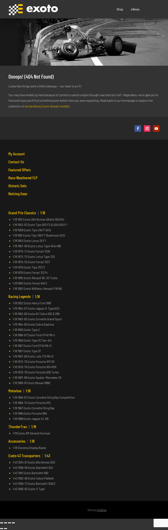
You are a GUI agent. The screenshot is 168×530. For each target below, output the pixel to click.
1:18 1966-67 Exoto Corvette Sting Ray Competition (44, 397)
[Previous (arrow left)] (1, 528)
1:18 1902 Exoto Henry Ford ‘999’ (32, 303)
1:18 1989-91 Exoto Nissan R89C (32, 383)
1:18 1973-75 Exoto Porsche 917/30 (33, 361)
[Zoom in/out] (1, 522)
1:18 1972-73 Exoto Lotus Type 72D (34, 256)
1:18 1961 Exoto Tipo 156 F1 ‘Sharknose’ (39, 235)
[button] (156, 9)
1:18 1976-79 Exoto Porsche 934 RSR (34, 367)
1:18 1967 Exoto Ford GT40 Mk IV (32, 345)
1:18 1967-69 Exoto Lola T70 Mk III (33, 356)
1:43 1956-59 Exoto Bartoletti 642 (33, 467)
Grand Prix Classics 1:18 (26, 212)
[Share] (9, 522)
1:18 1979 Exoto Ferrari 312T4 (30, 272)
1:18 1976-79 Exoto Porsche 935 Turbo (36, 372)
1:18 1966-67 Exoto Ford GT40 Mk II (34, 335)
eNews (135, 9)
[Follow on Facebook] (138, 128)
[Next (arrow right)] (5, 528)
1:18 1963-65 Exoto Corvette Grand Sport (37, 319)
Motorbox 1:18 (19, 390)
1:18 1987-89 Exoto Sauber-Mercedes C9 (37, 377)
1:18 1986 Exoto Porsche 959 (30, 413)
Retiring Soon (17, 193)
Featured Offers (19, 169)
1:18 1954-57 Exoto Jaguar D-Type (36, 308)
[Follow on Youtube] (156, 128)
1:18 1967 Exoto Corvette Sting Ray (33, 408)
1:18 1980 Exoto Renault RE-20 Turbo (35, 278)
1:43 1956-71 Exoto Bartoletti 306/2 (34, 483)
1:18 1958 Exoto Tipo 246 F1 (32, 230)
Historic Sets (17, 185)
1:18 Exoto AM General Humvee (31, 433)
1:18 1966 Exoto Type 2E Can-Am (32, 340)
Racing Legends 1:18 (24, 296)
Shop (120, 9)
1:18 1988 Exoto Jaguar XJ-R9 (30, 419)
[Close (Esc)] (13, 522)
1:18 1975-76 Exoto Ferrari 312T (31, 262)
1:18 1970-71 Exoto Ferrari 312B (31, 251)
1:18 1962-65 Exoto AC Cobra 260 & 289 (36, 314)
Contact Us (16, 161)
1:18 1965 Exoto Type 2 (26, 330)
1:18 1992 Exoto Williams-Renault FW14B (37, 288)
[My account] (151, 9)
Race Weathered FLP (22, 177)
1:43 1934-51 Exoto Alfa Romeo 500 (34, 462)
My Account (16, 153)
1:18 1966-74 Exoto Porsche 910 (32, 403)
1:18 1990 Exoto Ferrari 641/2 (30, 283)
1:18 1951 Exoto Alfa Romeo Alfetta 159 (38, 219)
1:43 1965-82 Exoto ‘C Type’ (29, 489)
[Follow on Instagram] (147, 128)
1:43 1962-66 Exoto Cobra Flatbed (33, 478)
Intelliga (101, 510)
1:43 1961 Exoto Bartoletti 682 (30, 473)
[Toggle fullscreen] (5, 522)
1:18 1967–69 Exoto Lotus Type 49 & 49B (37, 246)
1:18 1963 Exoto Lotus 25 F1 (29, 240)
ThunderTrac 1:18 (22, 426)
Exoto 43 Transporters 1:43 (29, 455)
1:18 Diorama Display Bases (29, 448)
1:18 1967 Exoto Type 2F (27, 351)
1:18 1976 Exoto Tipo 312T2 (29, 267)
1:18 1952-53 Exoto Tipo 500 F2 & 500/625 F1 (40, 225)
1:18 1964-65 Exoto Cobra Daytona (33, 324)
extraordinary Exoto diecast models (47, 106)
